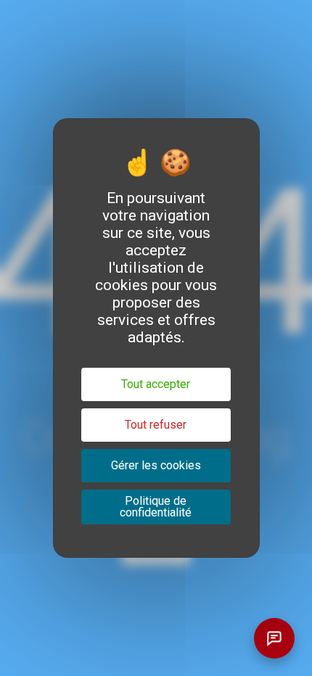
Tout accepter (155, 384)
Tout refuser (155, 425)
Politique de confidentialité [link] (156, 506)
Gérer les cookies (156, 465)
